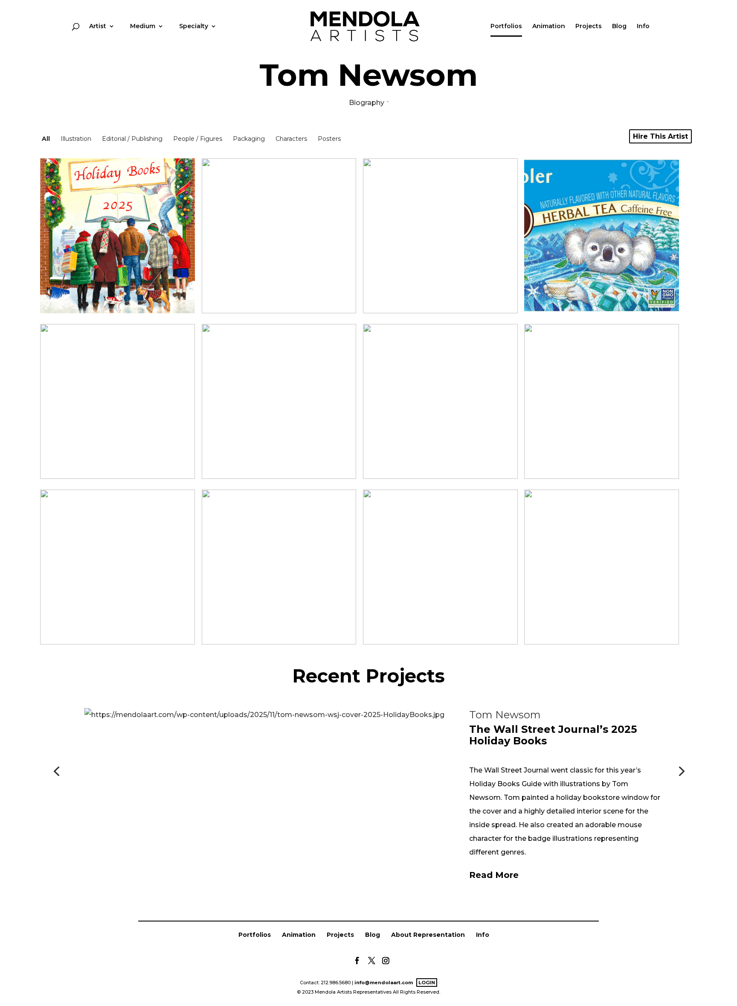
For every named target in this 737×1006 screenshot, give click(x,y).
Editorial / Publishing (132, 139)
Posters (329, 139)
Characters (291, 139)
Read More (494, 875)
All (46, 139)
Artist (97, 26)
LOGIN (426, 983)
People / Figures (197, 139)
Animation (548, 26)
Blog (619, 26)
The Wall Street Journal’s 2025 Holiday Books (553, 734)
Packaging (249, 139)
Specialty (193, 26)
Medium (142, 26)
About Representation (428, 935)
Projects (588, 26)
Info (643, 26)
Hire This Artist (660, 136)
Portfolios (506, 26)
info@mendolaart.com (383, 983)
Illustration (76, 139)
